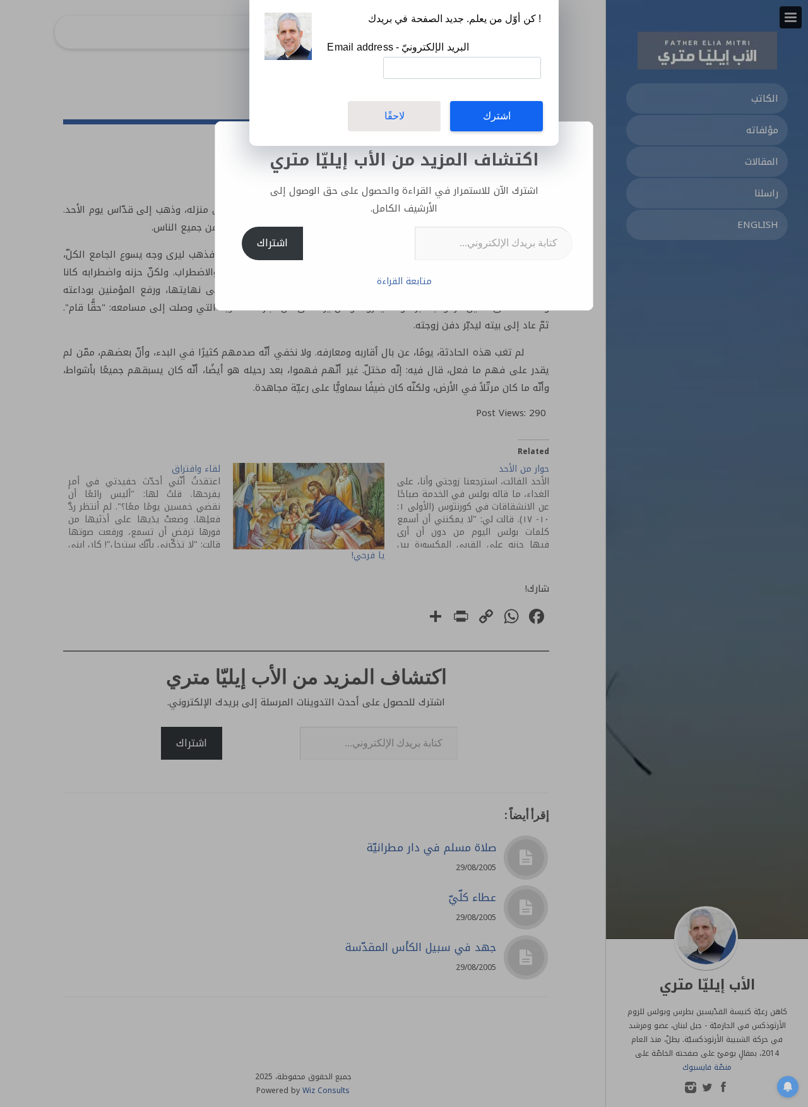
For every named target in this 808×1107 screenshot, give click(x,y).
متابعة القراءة (404, 281)
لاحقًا (394, 116)
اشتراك (272, 243)
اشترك (497, 116)
